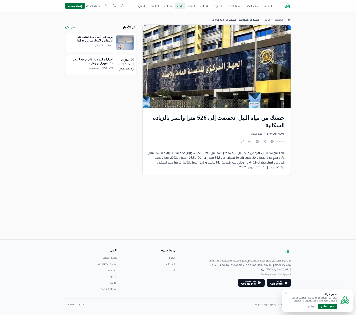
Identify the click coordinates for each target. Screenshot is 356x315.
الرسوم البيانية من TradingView (276, 274)
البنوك (191, 6)
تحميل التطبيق (327, 306)
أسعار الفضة (233, 6)
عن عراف (112, 276)
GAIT (83, 304)
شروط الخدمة (110, 257)
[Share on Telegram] (257, 141)
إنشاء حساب (75, 6)
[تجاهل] (286, 293)
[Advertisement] (179, 213)
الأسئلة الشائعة (109, 289)
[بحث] (122, 6)
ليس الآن (312, 306)
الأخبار (180, 6)
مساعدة (112, 270)
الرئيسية (268, 6)
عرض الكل (70, 27)
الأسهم (218, 6)
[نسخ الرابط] (242, 141)
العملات (204, 6)
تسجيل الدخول (93, 6)
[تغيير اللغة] (106, 6)
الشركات (170, 263)
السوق (142, 6)
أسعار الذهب (252, 6)
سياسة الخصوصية (107, 263)
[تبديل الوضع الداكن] (114, 6)
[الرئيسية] (289, 19)
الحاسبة (155, 6)
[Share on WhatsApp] (250, 141)
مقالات (168, 6)
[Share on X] (265, 141)
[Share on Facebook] (272, 141)
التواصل (113, 282)
